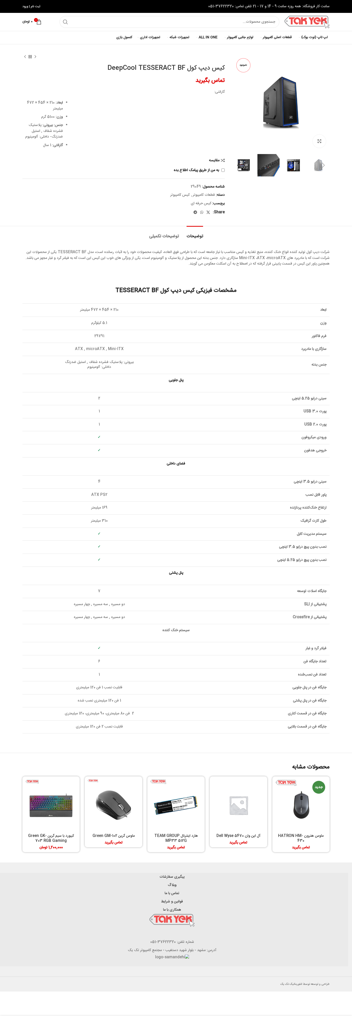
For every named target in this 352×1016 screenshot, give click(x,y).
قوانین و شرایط (172, 902)
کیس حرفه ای (201, 203)
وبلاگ (172, 885)
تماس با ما (172, 893)
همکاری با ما (172, 910)
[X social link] (208, 212)
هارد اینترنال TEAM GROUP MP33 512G (176, 838)
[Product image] (113, 805)
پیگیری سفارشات (172, 877)
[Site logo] (307, 22)
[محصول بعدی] (25, 57)
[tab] (195, 234)
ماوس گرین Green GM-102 (114, 836)
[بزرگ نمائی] (319, 141)
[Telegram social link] (195, 212)
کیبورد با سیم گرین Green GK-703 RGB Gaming (51, 838)
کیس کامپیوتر (180, 195)
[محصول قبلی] (35, 57)
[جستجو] (65, 22)
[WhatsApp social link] (202, 212)
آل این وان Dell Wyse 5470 (238, 836)
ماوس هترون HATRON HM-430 (301, 838)
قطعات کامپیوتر (204, 195)
